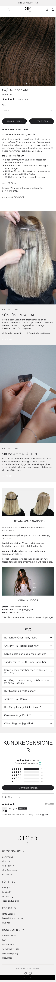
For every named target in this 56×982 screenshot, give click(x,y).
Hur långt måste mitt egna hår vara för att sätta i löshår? (26, 681)
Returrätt (7, 958)
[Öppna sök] (8, 9)
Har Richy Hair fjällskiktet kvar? (22, 707)
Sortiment (7, 857)
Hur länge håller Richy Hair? (20, 637)
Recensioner (8, 944)
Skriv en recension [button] (28, 788)
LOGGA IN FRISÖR (14, 121)
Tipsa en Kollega (10, 901)
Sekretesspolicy (10, 953)
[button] (16, 769)
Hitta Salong (8, 914)
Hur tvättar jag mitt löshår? (20, 691)
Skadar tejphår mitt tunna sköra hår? (25, 662)
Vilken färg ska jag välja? (18, 723)
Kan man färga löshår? (17, 715)
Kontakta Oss (9, 935)
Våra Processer (9, 870)
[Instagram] (30, 973)
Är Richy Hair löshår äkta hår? (21, 645)
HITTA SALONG (42, 121)
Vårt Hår (6, 861)
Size (4, 105)
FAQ (4, 940)
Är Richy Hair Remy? (16, 699)
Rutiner (6, 923)
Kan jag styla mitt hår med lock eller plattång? (25, 671)
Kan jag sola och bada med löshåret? (26, 654)
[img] (8, 804)
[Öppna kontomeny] (47, 9)
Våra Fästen (8, 866)
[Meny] (3, 10)
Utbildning (7, 896)
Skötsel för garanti (15, 197)
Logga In (6, 892)
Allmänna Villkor (10, 949)
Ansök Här (7, 339)
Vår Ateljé (7, 874)
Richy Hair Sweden (31, 968)
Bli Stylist (6, 887)
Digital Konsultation (12, 918)
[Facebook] (25, 973)
